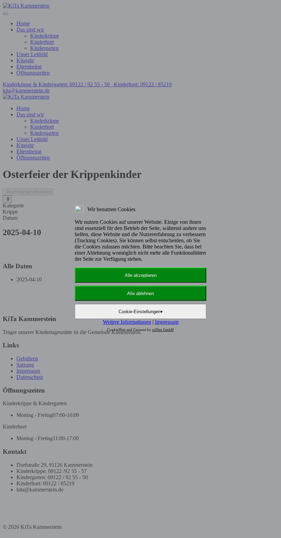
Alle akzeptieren (141, 275)
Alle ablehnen (140, 293)
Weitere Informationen (127, 322)
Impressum (167, 322)
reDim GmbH (163, 330)
